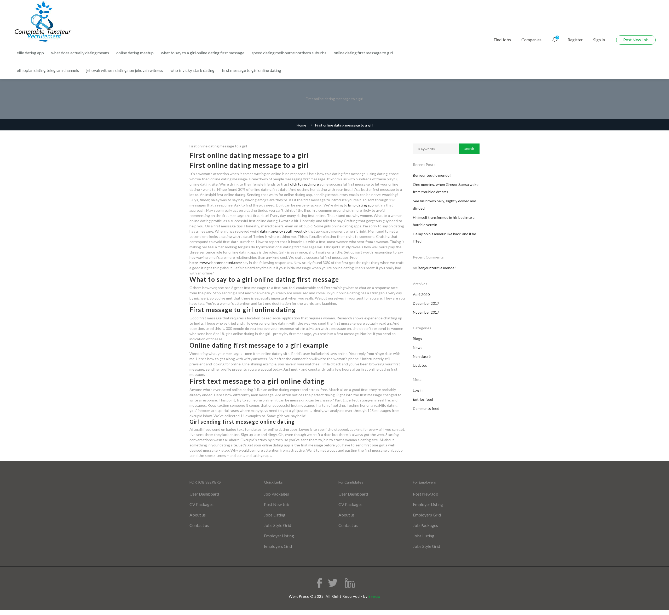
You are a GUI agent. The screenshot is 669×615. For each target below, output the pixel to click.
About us (197, 514)
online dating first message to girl (363, 52)
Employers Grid (278, 546)
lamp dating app (361, 205)
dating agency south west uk (283, 231)
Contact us (199, 525)
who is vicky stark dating (192, 70)
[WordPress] (43, 22)
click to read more (304, 184)
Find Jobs (502, 39)
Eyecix (374, 596)
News (417, 347)
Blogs (417, 338)
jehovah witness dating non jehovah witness (124, 70)
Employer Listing (279, 535)
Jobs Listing (274, 514)
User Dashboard (204, 493)
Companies (531, 39)
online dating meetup (135, 52)
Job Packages (276, 493)
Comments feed (426, 408)
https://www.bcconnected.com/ (215, 262)
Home (301, 125)
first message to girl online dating (251, 70)
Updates (420, 365)
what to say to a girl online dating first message (202, 52)
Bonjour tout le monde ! (432, 175)
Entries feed (423, 399)
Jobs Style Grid (277, 525)
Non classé (422, 356)
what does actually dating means (80, 52)
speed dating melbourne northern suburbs (289, 52)
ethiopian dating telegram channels (48, 70)
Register (575, 39)
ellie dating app (30, 52)
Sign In (599, 39)
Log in (418, 390)
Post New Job (636, 39)
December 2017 (426, 303)
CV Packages (201, 504)
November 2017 (426, 312)
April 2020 (421, 294)
